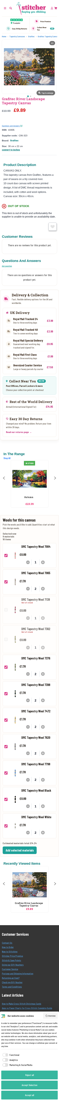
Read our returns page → (19, 431)
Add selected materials (20, 850)
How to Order (8, 947)
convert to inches (11, 149)
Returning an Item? (11, 977)
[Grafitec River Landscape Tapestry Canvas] (29, 885)
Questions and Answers (11, 126)
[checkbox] (10, 1055)
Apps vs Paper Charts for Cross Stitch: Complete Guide (27, 1008)
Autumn (28, 497)
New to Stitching (9, 951)
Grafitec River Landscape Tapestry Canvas (29, 904)
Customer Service (10, 969)
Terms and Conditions (12, 986)
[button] (10, 8)
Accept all (29, 1095)
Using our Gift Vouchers (13, 964)
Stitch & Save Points (11, 960)
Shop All (6, 458)
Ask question (7, 266)
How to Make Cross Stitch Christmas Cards (21, 1003)
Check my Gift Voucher (12, 982)
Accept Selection (29, 1084)
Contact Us (7, 942)
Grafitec (14, 140)
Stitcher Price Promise (12, 955)
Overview (52, 1015)
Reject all (29, 1074)
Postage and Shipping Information (17, 973)
